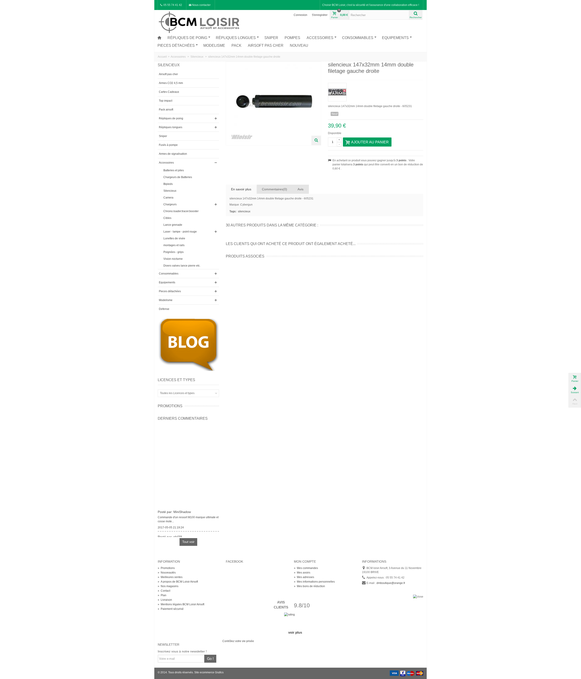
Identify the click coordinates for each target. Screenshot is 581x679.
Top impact (165, 100)
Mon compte (305, 561)
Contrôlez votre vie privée (238, 641)
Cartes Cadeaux (169, 91)
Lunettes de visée (174, 238)
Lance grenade (172, 224)
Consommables (357, 38)
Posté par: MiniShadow (174, 509)
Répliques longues (236, 38)
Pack (236, 45)
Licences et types (176, 380)
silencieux (244, 211)
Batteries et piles (173, 170)
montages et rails (174, 245)
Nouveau (299, 45)
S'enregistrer (319, 15)
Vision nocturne (173, 258)
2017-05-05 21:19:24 (171, 525)
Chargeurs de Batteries (177, 177)
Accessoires (320, 38)
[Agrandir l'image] (316, 140)
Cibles (167, 218)
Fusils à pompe (168, 145)
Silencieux (169, 190)
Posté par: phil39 (170, 534)
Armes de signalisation (173, 153)
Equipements (395, 38)
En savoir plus (241, 189)
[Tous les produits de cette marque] (375, 90)
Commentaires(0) (274, 189)
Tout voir (188, 542)
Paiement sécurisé (171, 608)
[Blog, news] (188, 344)
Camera (168, 197)
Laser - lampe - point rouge (180, 231)
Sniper (271, 38)
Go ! (210, 659)
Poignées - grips (173, 252)
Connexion (300, 15)
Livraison (165, 599)
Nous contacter (201, 5)
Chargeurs (170, 204)
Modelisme (214, 45)
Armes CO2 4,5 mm (171, 83)
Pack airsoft (166, 109)
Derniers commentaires (183, 418)
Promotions (170, 406)
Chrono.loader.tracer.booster (181, 211)
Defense (164, 309)
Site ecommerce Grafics (209, 672)
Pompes (292, 38)
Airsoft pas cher (265, 45)
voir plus (295, 632)
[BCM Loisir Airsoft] (200, 21)
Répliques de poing (187, 38)
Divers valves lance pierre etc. (181, 265)
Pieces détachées (176, 45)
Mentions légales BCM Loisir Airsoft (181, 604)
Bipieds (168, 184)
